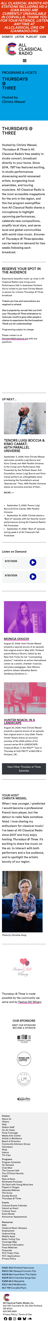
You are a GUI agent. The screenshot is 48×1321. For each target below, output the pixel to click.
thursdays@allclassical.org (15, 338)
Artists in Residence (12, 1138)
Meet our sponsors (24, 1025)
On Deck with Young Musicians (17, 1184)
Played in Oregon (10, 1187)
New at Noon (8, 1179)
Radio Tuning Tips (11, 1239)
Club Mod (7, 1168)
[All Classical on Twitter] (10, 1319)
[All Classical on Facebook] (5, 1319)
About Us (6, 1119)
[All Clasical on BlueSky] (24, 1319)
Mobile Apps (8, 1236)
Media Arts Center (11, 1136)
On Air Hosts (8, 1130)
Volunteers (7, 1147)
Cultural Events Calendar (14, 1205)
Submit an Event (10, 1208)
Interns (5, 1152)
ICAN (43, 37)
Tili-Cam (6, 1155)
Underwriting (8, 1234)
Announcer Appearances (14, 1217)
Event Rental (8, 1214)
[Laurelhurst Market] (24, 1079)
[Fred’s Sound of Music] (24, 1099)
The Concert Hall (10, 1170)
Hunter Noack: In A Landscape (19, 722)
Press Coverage (10, 1133)
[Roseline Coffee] (24, 1059)
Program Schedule (11, 1162)
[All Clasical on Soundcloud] (30, 1319)
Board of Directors (11, 1141)
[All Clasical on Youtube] (19, 1319)
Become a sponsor (24, 1028)
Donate (7, 37)
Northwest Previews (12, 1182)
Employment (8, 1231)
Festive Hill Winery (29, 1002)
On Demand (8, 1165)
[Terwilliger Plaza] (24, 1038)
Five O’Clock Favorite (13, 1173)
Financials (7, 1250)
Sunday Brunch (9, 1196)
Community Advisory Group (16, 1144)
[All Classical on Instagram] (14, 1319)
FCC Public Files (10, 1253)
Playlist (32, 37)
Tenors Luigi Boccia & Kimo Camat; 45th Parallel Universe (24, 446)
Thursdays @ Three (11, 1198)
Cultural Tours (9, 1211)
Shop (4, 1149)
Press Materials (9, 1247)
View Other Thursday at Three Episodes (24, 769)
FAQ (4, 1124)
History (5, 1122)
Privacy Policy (9, 1259)
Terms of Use (25, 1314)
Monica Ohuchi (16, 638)
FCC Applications (11, 1256)
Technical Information (13, 1245)
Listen (19, 37)
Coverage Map (9, 1242)
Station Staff (8, 1127)
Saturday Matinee (11, 1190)
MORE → (9, 493)
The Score (7, 1193)
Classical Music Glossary (14, 1228)
